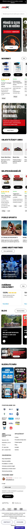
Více (23, 286)
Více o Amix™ (10, 130)
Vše (24, 58)
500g (3, 211)
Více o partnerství (8, 251)
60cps (3, 98)
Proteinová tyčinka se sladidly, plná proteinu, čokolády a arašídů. (18, 201)
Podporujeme (18, 442)
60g (15, 206)
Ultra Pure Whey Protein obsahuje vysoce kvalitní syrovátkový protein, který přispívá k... (5, 204)
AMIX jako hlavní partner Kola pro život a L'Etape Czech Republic (11, 335)
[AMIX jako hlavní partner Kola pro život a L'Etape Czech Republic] (11, 321)
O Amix (16, 437)
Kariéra (17, 449)
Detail (6, 74)
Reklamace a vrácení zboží (8, 468)
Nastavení (13, 525)
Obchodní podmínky (7, 471)
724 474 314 (9, 478)
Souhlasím (20, 522)
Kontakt (17, 447)
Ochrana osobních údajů (8, 466)
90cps (15, 96)
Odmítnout (7, 522)
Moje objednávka (6, 458)
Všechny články (20, 310)
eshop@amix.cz (10, 479)
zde (16, 518)
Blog (16, 444)
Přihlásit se (8, 496)
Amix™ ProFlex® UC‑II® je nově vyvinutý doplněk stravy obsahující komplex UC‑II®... (6, 91)
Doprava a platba (6, 461)
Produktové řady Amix (20, 439)
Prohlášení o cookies (7, 463)
